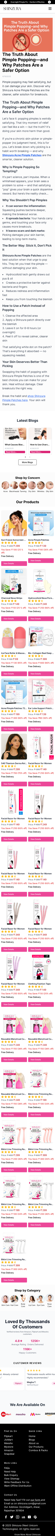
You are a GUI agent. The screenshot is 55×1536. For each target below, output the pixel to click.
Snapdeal (9, 1453)
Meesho (8, 1443)
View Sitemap (11, 1478)
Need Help (10, 1471)
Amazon (8, 1450)
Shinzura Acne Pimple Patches (22, 155)
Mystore (8, 1446)
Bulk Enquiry (11, 1475)
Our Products (36, 1446)
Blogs (32, 1439)
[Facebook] (6, 1517)
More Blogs (27, 462)
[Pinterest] (35, 1517)
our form (36, 1499)
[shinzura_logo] (12, 8)
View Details (9, 563)
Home (32, 1436)
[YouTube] (29, 1517)
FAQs (7, 1467)
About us (34, 1443)
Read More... (11, 452)
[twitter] (11, 1517)
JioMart (8, 1439)
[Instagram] (17, 1517)
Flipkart (8, 1436)
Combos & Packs (38, 1450)
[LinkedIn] (23, 1517)
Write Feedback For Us (16, 1482)
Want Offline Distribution (17, 1485)
